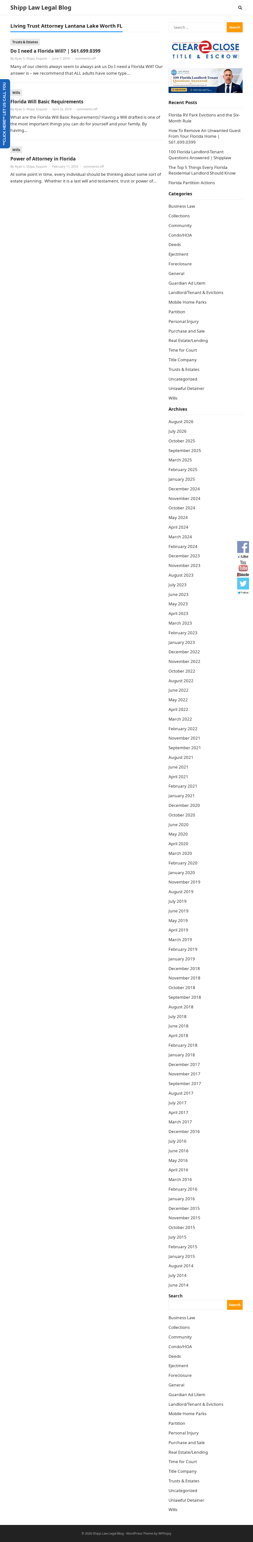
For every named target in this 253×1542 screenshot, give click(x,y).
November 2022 (184, 661)
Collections (179, 216)
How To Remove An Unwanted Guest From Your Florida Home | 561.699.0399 (205, 136)
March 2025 (180, 460)
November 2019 (184, 882)
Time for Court (183, 350)
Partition (177, 312)
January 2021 (182, 795)
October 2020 (182, 815)
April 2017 (178, 1112)
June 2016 (179, 1151)
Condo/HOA (180, 235)
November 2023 (184, 565)
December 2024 (184, 489)
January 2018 (182, 1055)
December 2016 (184, 1131)
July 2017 (178, 1103)
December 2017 (184, 1064)
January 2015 (182, 1256)
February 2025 (183, 469)
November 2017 (184, 1074)
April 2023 (178, 613)
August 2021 (181, 757)
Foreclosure (180, 264)
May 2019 (178, 920)
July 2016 (178, 1141)
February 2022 (183, 728)
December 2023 (184, 556)
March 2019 (180, 939)
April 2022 (178, 709)
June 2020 (179, 824)
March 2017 (180, 1122)
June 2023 (179, 594)
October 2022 (182, 671)
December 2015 (184, 1208)
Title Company (183, 360)
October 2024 (182, 508)
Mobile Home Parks (188, 302)
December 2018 (184, 968)
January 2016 (182, 1199)
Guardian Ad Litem (187, 283)
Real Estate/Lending (188, 340)
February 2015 (183, 1246)
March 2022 (180, 719)
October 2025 (182, 441)
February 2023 (183, 632)
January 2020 (182, 872)
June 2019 (179, 911)
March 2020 (180, 853)
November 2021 (184, 738)
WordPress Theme (139, 1533)
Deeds (175, 244)
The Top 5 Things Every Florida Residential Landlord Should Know (202, 170)
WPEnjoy (164, 1533)
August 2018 (181, 1007)
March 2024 (180, 537)
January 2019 (182, 959)
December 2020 (184, 805)
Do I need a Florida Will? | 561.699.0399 (55, 51)
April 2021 (178, 776)
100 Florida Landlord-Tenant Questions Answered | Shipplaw (200, 154)
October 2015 (182, 1227)
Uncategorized (183, 379)
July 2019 (178, 901)
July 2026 (178, 431)
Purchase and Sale (187, 331)
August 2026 (181, 421)
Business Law (182, 206)
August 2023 (181, 575)
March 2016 (180, 1179)
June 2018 (179, 1026)
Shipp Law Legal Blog (40, 7)
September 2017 (185, 1083)
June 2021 (179, 767)
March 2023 (180, 623)
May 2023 (178, 604)
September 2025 (185, 450)
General (176, 273)
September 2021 (185, 747)
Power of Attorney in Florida (43, 159)
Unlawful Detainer (186, 388)
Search (176, 1296)
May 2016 (178, 1160)
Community (180, 225)
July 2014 (178, 1275)
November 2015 (184, 1218)
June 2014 (179, 1285)
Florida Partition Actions (192, 182)
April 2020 (178, 843)
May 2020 (178, 834)
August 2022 (181, 680)
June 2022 (179, 690)
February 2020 (183, 863)
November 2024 (184, 498)
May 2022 (178, 700)
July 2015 (178, 1237)
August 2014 (181, 1266)
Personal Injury (184, 321)
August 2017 (181, 1093)
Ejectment (178, 254)
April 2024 (178, 527)
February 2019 (183, 949)
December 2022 (184, 652)
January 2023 (182, 642)
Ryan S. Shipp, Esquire (31, 58)
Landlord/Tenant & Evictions (196, 292)
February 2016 (183, 1189)
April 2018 (178, 1035)
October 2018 (182, 987)
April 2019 (178, 930)
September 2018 (185, 997)
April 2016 (178, 1170)
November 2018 (184, 978)
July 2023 (178, 585)
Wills (16, 93)
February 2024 (183, 546)
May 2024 (178, 517)
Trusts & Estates (25, 42)
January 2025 (182, 479)
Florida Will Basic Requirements (46, 101)
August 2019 (181, 891)
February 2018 (183, 1045)
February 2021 (183, 786)
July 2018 (178, 1016)
